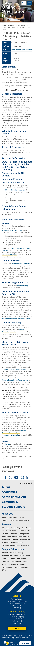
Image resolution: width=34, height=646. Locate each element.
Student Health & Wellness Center (16, 369)
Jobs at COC (6, 539)
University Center (22, 520)
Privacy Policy (7, 567)
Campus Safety (24, 531)
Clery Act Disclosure (18, 559)
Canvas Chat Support (9, 255)
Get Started (25, 483)
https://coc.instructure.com (12, 230)
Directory (13, 534)
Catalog (5, 534)
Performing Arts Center (16, 564)
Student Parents (17, 542)
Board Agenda (19, 556)
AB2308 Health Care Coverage (13, 553)
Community (10, 502)
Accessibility (15, 528)
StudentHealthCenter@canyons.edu (15, 380)
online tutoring (22, 286)
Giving (17, 628)
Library (7, 444)
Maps (22, 517)
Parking (5, 520)
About (6, 487)
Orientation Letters (9, 27)
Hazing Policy (24, 534)
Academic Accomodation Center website (16, 319)
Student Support (13, 506)
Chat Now (25, 643)
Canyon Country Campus (17, 615)
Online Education (23, 25)
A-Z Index (5, 528)
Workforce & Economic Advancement (15, 545)
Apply (4, 517)
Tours (12, 520)
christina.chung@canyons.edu (22, 50)
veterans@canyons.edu (10, 435)
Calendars (12, 531)
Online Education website (20, 264)
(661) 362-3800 (17, 621)
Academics (12, 25)
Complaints (6, 561)
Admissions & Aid (14, 497)
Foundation (16, 561)
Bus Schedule (12, 517)
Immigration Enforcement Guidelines (15, 536)
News (4, 564)
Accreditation (7, 556)
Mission (25, 561)
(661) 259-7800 (17, 605)
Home (4, 25)
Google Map (17, 608)
